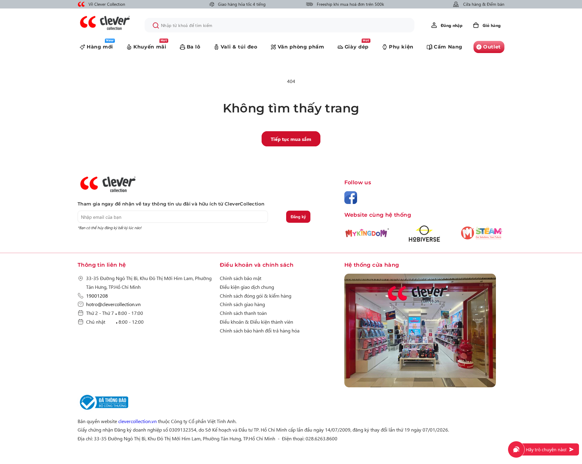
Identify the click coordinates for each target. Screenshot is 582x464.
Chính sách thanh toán (243, 312)
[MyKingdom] (424, 332)
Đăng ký (298, 217)
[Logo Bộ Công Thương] (103, 409)
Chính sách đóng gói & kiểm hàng (255, 295)
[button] (486, 25)
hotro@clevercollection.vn (113, 304)
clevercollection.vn (137, 421)
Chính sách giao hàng (242, 304)
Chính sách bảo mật (240, 278)
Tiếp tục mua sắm (291, 138)
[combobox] (279, 25)
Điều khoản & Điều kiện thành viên (256, 321)
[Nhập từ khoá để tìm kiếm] (155, 25)
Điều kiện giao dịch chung (247, 286)
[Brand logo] (367, 236)
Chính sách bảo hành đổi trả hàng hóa (259, 330)
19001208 (97, 295)
